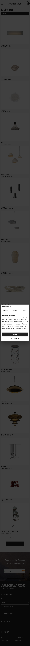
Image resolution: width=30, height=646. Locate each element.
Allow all (15, 334)
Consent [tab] (5, 310)
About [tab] (24, 310)
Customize (14, 338)
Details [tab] (15, 310)
